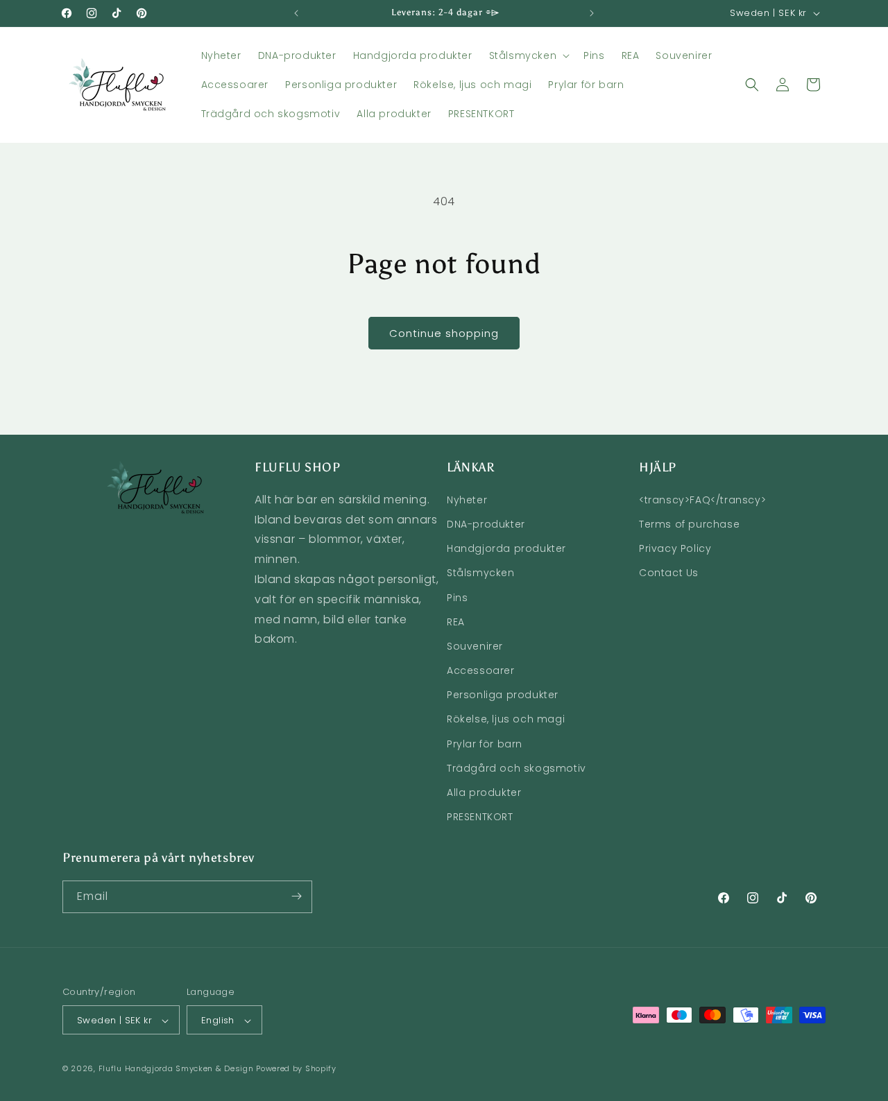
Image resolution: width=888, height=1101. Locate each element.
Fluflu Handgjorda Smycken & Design (176, 1069)
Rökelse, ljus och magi (506, 719)
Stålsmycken (481, 573)
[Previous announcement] (296, 13)
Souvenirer (475, 645)
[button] (528, 55)
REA (456, 621)
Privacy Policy (675, 548)
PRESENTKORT (480, 817)
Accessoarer (481, 670)
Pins (457, 597)
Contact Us (669, 573)
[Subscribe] (296, 896)
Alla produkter (484, 792)
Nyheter (467, 499)
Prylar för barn (484, 743)
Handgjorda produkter (506, 548)
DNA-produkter (486, 523)
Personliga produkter (502, 695)
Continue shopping (444, 333)
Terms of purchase (689, 523)
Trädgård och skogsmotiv (516, 767)
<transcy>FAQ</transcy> (702, 499)
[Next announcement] (592, 13)
